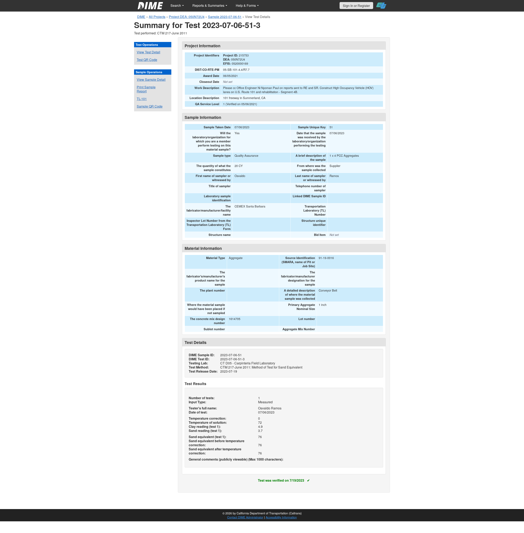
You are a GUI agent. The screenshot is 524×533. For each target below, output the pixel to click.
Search (176, 5)
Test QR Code (147, 59)
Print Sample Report (146, 89)
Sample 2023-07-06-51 (225, 16)
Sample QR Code (150, 106)
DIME (141, 16)
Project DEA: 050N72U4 (186, 16)
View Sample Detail (151, 79)
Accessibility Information (281, 517)
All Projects (157, 16)
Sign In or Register (356, 5)
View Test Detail (148, 52)
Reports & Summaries (208, 5)
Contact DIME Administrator (245, 517)
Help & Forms (246, 5)
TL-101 (142, 98)
